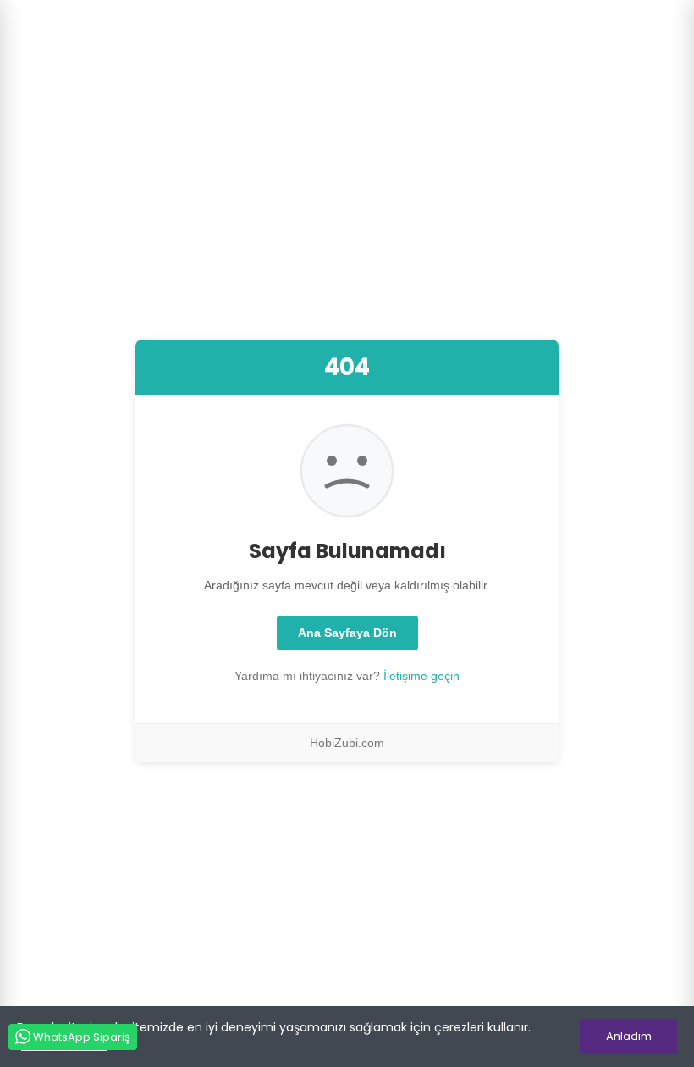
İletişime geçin (421, 676)
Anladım (629, 1036)
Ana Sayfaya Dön (347, 632)
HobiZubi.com (347, 742)
